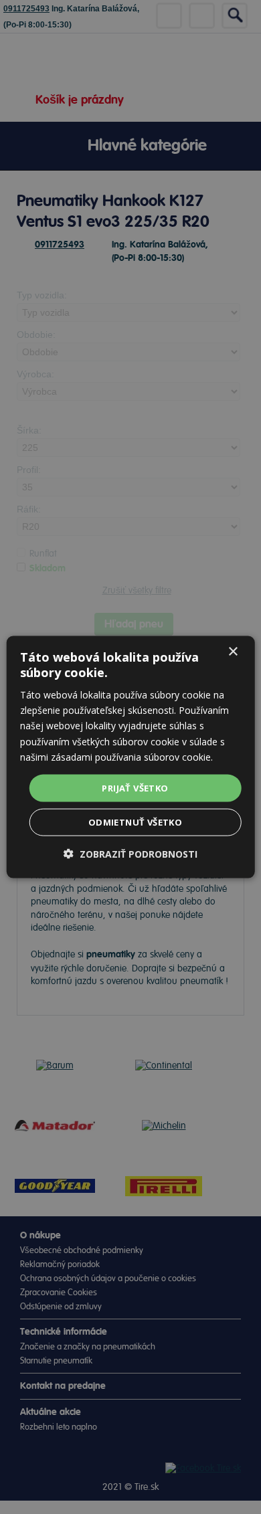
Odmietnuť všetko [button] (135, 822)
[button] (130, 854)
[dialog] (131, 757)
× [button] (233, 651)
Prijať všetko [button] (135, 787)
